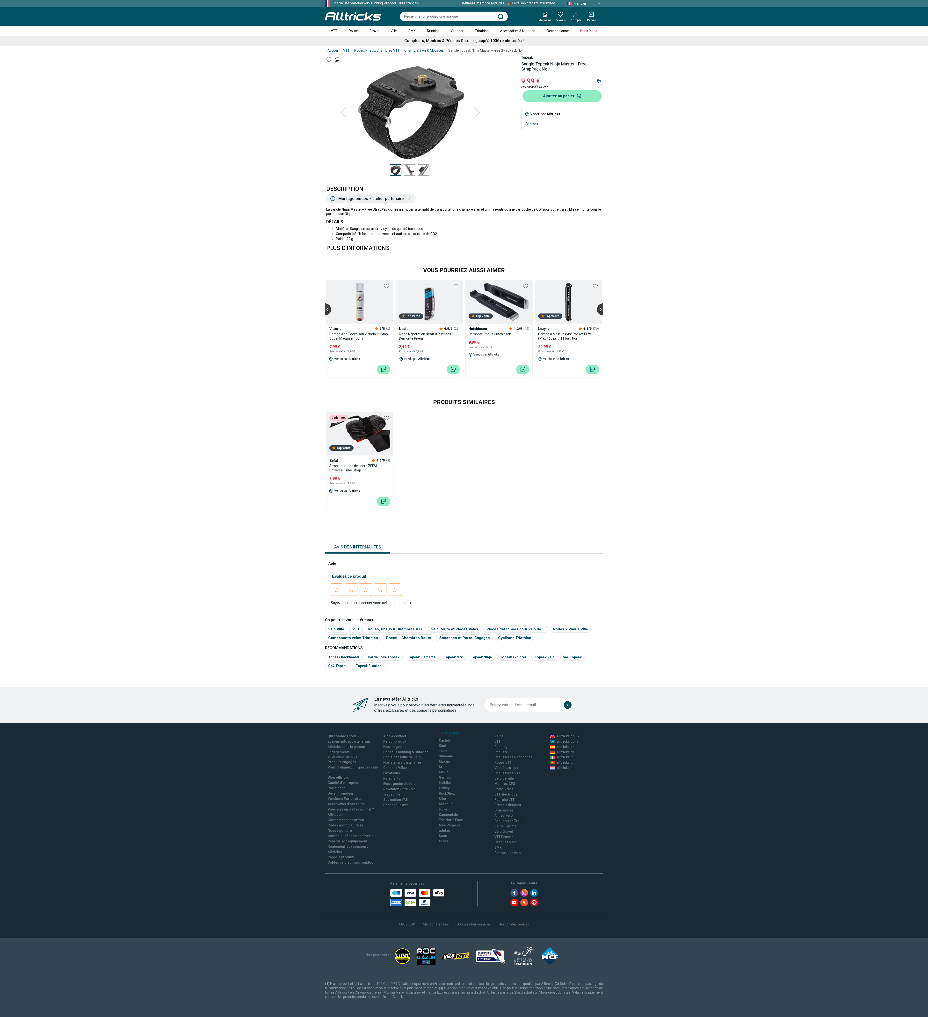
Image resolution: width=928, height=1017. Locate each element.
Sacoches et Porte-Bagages (464, 638)
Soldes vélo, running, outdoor (351, 862)
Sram (443, 767)
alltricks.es (565, 747)
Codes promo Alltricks (345, 825)
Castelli (445, 740)
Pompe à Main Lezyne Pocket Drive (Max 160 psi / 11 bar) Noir (565, 336)
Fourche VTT (504, 800)
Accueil (333, 50)
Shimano (446, 756)
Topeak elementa (421, 657)
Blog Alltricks (338, 777)
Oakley (444, 788)
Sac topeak (572, 657)
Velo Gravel (503, 831)
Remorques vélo (507, 853)
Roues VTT (502, 762)
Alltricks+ (335, 852)
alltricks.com (567, 741)
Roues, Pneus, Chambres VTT (377, 50)
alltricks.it (565, 757)
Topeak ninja (481, 657)
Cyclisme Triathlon (514, 638)
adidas (444, 830)
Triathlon (482, 31)
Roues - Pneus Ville (570, 629)
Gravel (374, 31)
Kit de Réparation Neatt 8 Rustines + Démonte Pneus (426, 336)
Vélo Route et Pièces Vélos (454, 629)
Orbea (444, 841)
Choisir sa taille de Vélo (402, 757)
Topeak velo (545, 657)
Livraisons (391, 773)
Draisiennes (504, 810)
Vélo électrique (506, 768)
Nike (442, 799)
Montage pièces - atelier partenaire (371, 198)
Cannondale (448, 815)
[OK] (568, 705)
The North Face (451, 820)
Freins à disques (507, 805)
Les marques (449, 732)
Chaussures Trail (508, 821)
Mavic (443, 772)
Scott (443, 836)
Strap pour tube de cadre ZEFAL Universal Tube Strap (353, 468)
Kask (443, 746)
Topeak (527, 57)
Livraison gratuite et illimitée (508, 3)
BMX (412, 31)
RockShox (447, 793)
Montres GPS (504, 784)
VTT (334, 31)
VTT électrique (505, 794)
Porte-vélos (503, 789)
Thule (443, 751)
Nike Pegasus (450, 825)
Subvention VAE (395, 800)
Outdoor (457, 31)
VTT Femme (503, 837)
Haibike (445, 783)
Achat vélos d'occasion (346, 804)
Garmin (445, 777)
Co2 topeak (338, 666)
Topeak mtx (453, 657)
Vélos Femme (505, 826)
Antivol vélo (503, 816)
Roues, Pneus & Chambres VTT (395, 629)
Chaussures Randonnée (513, 757)
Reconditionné (558, 31)
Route (353, 31)
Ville (394, 31)
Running (433, 31)
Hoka (443, 809)
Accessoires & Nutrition (517, 31)
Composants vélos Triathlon (353, 638)
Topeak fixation (368, 666)
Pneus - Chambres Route (408, 638)
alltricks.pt (565, 762)
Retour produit (394, 741)
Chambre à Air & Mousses (424, 50)
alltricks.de (566, 752)
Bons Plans (588, 31)
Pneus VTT (502, 752)
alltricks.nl (565, 768)
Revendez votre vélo (399, 789)
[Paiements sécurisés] (417, 897)
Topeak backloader (344, 657)
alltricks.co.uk (568, 736)
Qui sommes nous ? (343, 736)
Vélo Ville (336, 629)
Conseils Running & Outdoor (405, 752)
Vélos (499, 736)
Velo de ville (504, 778)
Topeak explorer (513, 657)
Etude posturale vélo (399, 784)
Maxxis (444, 761)
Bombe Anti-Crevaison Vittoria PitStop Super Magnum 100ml (358, 336)
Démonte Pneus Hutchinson (490, 334)
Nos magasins (394, 747)
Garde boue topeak (383, 657)
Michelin (445, 804)
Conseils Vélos (395, 768)
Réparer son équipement (347, 841)
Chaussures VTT (507, 773)
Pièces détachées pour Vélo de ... (515, 629)
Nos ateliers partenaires (402, 762)
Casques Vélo (505, 842)
